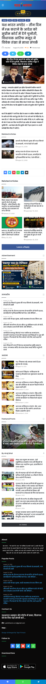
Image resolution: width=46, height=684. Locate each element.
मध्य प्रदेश (21, 20)
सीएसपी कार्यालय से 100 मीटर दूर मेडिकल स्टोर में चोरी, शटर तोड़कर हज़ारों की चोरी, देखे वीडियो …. (22, 444)
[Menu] (3, 5)
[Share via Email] (26, 172)
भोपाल (14, 20)
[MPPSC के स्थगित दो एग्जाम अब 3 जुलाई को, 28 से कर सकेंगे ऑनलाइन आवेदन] (12, 222)
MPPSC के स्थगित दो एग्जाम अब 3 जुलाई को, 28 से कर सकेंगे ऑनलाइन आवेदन (12, 232)
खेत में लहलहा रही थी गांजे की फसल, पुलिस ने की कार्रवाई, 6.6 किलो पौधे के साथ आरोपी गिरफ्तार (29, 475)
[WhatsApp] (20, 54)
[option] (23, 436)
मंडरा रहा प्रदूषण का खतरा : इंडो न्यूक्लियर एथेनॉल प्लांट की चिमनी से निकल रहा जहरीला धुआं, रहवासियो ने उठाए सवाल (29, 463)
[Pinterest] (14, 172)
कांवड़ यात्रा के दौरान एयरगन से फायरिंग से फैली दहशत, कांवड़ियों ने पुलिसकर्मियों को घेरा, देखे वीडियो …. (28, 154)
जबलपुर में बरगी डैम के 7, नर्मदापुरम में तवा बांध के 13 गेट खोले (33, 206)
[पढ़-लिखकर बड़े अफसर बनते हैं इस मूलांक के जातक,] (8, 365)
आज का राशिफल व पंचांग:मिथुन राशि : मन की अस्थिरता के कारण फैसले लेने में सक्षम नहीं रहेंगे (30, 384)
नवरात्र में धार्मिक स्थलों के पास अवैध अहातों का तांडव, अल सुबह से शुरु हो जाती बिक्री (33, 233)
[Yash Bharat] (23, 5)
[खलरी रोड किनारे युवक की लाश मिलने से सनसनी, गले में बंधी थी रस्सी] (8, 143)
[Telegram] (28, 54)
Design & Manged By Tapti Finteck (13, 632)
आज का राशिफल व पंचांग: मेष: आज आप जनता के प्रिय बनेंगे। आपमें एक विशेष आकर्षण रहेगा (28, 408)
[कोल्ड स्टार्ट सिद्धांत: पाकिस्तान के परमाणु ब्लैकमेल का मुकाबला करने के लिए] (8, 375)
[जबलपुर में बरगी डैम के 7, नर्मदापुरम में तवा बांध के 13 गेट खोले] (34, 194)
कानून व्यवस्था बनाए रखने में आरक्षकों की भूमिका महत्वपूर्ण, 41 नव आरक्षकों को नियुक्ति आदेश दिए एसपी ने (30, 514)
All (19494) (23, 525)
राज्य (28, 20)
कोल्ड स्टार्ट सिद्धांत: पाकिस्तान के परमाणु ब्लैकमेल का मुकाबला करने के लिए (29, 374)
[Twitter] (12, 54)
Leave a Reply (23, 247)
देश (10, 20)
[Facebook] (5, 54)
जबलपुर (4, 20)
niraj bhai (7, 48)
